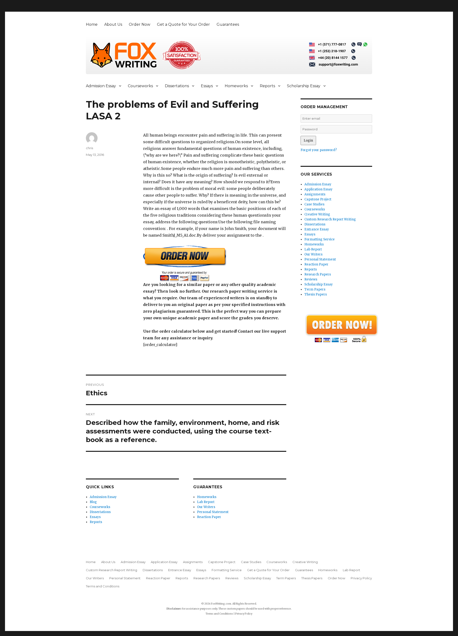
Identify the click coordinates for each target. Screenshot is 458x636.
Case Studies (314, 204)
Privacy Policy (361, 578)
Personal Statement (213, 512)
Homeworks (236, 86)
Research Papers (317, 274)
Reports (267, 86)
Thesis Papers (315, 294)
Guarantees (228, 24)
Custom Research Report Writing (330, 219)
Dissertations (177, 86)
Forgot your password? (319, 150)
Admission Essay (101, 86)
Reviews (310, 279)
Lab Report (205, 502)
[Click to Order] (214, 263)
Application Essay (318, 189)
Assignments (314, 194)
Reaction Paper (209, 517)
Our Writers (206, 507)
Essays (207, 86)
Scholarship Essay (303, 86)
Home (92, 24)
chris (89, 148)
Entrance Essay (316, 229)
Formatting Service (319, 239)
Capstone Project (317, 199)
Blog (93, 502)
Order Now (139, 24)
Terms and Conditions (102, 586)
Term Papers (314, 289)
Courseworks (140, 86)
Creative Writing (317, 214)
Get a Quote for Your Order (183, 24)
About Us (113, 24)
